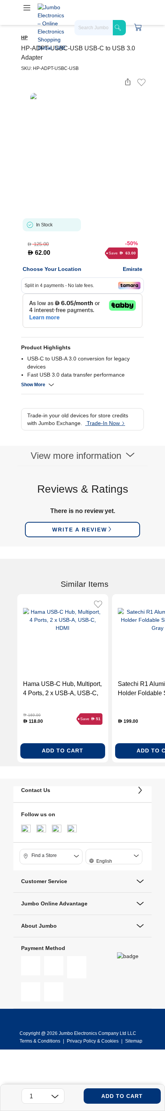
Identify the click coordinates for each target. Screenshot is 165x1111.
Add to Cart (122, 1096)
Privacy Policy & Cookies (93, 1041)
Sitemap (133, 1041)
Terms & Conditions (40, 1041)
